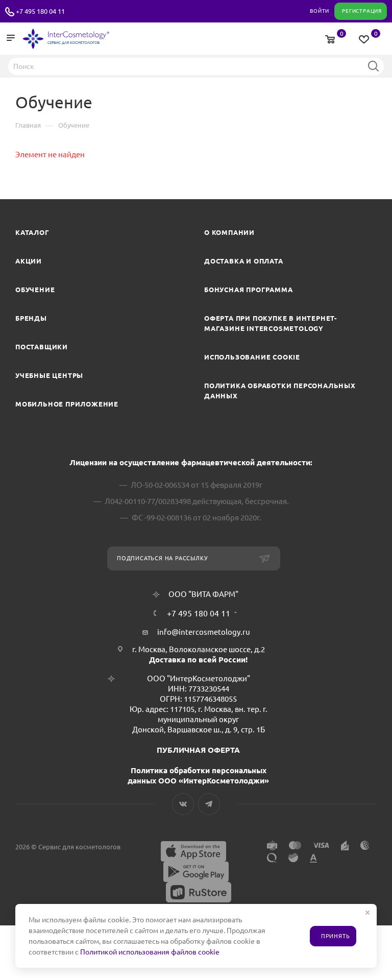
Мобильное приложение (66, 404)
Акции (28, 261)
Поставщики (41, 346)
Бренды (31, 318)
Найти (373, 66)
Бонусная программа (248, 289)
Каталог (32, 232)
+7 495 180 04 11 (40, 11)
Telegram (209, 804)
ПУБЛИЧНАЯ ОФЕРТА (198, 750)
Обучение (35, 289)
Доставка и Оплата (243, 261)
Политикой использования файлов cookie (149, 952)
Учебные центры (49, 375)
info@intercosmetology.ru (203, 632)
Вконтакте (183, 804)
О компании (229, 232)
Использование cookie (252, 357)
